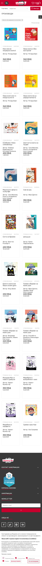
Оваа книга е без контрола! (29, 49)
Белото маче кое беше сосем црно (9, 284)
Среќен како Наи (29, 425)
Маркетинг (32, 558)
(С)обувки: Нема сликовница (9, 143)
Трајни (7, 561)
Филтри (36, 8)
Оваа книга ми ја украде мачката (29, 96)
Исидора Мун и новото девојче (9, 378)
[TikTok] (10, 525)
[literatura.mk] (21, 3)
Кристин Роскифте (8, 242)
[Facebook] (4, 525)
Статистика (21, 558)
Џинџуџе (26, 237)
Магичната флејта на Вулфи (10, 190)
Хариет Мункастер (8, 383)
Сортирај (5, 8)
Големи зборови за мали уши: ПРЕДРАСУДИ (10, 332)
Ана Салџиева (33, 430)
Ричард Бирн (12, 54)
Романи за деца (28, 187)
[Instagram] (16, 525)
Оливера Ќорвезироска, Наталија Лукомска (9, 149)
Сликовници (7, 46)
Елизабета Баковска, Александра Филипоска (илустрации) (31, 338)
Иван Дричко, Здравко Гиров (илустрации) (30, 290)
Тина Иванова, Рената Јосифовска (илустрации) (30, 149)
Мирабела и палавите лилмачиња (7, 426)
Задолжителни (9, 558)
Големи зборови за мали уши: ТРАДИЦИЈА (30, 332)
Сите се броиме (9, 237)
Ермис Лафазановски (28, 242)
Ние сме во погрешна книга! (9, 49)
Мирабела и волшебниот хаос (30, 378)
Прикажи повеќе (6, 554)
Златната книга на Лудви (30, 143)
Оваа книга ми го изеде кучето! (9, 96)
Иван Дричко (32, 195)
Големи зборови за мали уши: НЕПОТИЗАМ (30, 285)
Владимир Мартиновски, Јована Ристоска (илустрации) (10, 338)
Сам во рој (27, 190)
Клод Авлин (12, 289)
